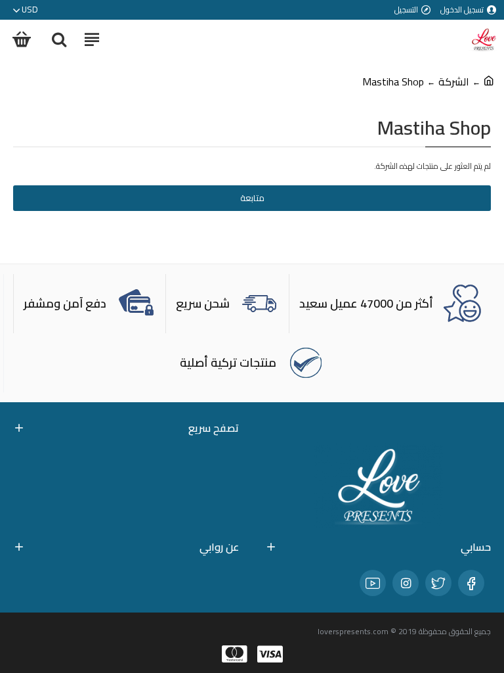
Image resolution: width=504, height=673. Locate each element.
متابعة (252, 198)
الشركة (453, 81)
